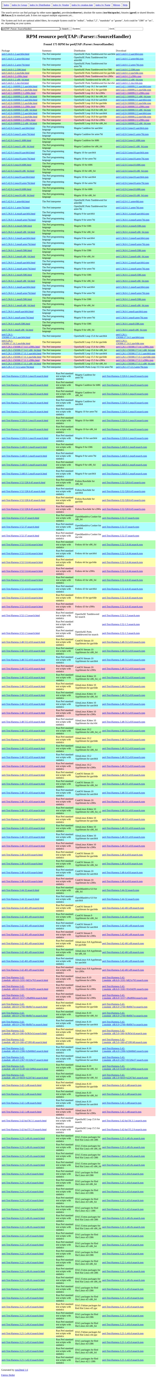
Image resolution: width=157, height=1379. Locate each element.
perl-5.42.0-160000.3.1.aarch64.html (19, 100)
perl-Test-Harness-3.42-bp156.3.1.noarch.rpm (124, 1120)
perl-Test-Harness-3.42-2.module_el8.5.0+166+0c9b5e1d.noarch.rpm (124, 1032)
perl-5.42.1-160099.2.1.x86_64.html (19, 96)
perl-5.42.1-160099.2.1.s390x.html (18, 93)
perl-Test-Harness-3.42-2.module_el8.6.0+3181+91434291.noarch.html (25, 987)
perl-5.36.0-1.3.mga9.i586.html (17, 250)
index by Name (103, 5)
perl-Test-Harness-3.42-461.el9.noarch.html (23, 908)
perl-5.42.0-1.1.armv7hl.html (16, 207)
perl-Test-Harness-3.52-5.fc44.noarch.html (22, 544)
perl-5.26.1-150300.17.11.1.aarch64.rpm (135, 353)
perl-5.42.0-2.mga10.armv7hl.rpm (132, 183)
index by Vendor (61, 5)
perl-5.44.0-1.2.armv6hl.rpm (129, 58)
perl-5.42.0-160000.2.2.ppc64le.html (19, 116)
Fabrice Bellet (8, 1375)
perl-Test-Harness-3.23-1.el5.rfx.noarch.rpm (123, 1156)
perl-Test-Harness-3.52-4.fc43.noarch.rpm (122, 580)
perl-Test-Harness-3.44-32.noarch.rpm (120, 890)
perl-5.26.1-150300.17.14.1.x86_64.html (21, 350)
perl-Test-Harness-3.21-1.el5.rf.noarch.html (23, 1289)
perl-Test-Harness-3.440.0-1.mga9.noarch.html (24, 447)
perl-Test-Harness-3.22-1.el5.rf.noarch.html (23, 1236)
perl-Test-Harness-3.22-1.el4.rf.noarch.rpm (123, 1253)
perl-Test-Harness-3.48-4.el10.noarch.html (22, 854)
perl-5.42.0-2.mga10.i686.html (16, 189)
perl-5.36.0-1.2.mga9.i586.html (17, 275)
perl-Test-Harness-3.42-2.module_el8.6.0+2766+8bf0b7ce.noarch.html (24, 1005)
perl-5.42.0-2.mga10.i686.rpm (130, 189)
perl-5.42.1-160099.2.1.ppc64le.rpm (133, 89)
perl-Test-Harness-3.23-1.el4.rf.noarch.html (23, 1174)
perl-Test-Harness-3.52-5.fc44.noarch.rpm (122, 544)
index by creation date (82, 5)
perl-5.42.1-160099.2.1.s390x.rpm (132, 93)
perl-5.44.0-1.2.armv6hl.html (16, 58)
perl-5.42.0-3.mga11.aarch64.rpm (132, 128)
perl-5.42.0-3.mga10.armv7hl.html (18, 158)
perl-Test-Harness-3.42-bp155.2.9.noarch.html (24, 1129)
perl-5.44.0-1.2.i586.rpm (128, 69)
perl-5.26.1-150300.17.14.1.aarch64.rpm (130, 336)
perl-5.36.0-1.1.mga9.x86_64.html (18, 305)
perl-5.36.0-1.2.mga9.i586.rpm (131, 275)
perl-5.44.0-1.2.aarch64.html (15, 54)
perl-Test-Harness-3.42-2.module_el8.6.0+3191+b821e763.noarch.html (25, 979)
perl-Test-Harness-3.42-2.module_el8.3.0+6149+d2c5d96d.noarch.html (25, 1067)
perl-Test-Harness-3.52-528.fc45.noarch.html (23, 482)
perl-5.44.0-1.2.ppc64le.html (15, 73)
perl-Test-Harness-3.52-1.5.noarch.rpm (121, 615)
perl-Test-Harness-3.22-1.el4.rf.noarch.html (23, 1253)
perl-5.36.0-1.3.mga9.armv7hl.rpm (132, 244)
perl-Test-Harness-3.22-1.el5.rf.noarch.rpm (123, 1236)
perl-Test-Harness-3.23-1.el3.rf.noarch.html (23, 1191)
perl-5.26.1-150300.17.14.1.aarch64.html (16, 336)
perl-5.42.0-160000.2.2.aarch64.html (19, 113)
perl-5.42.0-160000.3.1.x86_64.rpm (133, 110)
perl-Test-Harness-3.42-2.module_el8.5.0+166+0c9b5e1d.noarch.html (24, 1032)
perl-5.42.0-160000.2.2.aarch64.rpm (133, 113)
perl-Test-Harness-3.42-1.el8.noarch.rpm (121, 1085)
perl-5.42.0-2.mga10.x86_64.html (18, 195)
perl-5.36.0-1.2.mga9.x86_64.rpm (132, 281)
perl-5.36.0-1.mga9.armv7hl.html (18, 317)
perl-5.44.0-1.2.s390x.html (14, 76)
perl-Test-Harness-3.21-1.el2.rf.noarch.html (23, 1360)
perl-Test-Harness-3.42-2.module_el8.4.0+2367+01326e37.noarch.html (25, 1058)
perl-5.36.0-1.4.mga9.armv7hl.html (19, 220)
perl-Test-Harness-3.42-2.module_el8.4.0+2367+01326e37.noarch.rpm (125, 1058)
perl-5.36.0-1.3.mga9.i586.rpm (131, 250)
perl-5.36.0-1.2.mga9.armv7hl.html (19, 268)
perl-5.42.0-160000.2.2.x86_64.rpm (133, 123)
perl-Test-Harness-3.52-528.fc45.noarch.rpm (123, 482)
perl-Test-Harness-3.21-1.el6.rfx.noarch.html (23, 1271)
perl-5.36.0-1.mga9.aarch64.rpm (131, 311)
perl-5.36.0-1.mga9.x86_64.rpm (131, 330)
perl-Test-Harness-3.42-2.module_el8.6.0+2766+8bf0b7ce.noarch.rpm (124, 1005)
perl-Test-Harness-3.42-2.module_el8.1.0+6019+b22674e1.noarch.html (25, 1076)
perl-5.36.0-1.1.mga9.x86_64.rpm (132, 305)
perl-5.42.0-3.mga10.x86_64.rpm (132, 171)
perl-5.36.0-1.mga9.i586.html (16, 323)
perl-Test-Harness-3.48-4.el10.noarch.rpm (122, 854)
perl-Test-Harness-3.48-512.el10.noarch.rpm (123, 642)
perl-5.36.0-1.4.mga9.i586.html (17, 226)
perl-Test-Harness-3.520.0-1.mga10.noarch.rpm (125, 376)
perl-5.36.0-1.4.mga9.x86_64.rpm (132, 232)
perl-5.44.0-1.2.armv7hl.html (16, 65)
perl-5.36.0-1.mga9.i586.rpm (130, 323)
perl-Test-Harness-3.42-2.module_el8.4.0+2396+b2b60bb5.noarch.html (25, 1049)
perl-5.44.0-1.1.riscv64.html (15, 83)
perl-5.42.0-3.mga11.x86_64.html (18, 146)
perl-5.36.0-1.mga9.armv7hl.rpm (131, 317)
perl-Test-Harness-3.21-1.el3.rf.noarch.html (23, 1342)
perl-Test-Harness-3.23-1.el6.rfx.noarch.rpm (123, 1138)
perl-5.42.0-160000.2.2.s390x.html (18, 120)
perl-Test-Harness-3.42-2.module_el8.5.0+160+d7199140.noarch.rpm (124, 1041)
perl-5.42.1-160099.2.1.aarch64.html (19, 86)
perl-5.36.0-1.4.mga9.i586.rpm (131, 226)
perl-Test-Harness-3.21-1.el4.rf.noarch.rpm (123, 1315)
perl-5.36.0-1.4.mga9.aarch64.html (18, 213)
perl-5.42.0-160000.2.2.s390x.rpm (132, 120)
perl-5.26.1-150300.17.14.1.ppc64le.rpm (130, 342)
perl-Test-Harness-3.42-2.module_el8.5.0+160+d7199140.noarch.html (24, 1041)
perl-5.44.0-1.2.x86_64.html (15, 79)
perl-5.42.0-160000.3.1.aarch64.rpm (133, 100)
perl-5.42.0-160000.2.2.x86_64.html (19, 123)
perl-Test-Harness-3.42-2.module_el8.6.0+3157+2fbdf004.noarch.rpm (124, 996)
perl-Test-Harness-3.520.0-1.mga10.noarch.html (25, 376)
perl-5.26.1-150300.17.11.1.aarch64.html (21, 353)
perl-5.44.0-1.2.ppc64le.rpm (129, 73)
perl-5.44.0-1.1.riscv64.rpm (129, 83)
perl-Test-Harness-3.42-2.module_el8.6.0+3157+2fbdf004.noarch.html (24, 996)
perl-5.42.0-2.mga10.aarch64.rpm (132, 177)
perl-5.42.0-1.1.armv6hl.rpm (129, 201)
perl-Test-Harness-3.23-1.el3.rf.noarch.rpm (123, 1191)
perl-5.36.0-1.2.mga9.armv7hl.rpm (132, 268)
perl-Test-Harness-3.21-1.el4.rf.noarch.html (23, 1315)
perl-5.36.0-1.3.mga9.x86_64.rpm (132, 256)
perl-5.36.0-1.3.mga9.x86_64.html (18, 256)
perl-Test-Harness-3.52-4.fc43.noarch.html (22, 580)
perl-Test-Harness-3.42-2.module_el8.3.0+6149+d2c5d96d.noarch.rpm (125, 1067)
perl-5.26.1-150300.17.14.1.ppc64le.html (16, 342)
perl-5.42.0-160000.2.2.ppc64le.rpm (133, 116)
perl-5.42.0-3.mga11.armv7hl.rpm (132, 134)
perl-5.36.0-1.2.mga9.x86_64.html (18, 281)
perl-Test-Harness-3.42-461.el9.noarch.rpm (123, 908)
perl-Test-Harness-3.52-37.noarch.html (20, 518)
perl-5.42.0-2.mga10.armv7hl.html (18, 183)
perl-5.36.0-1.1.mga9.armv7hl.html (19, 293)
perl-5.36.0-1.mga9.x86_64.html (17, 330)
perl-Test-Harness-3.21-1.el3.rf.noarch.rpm (123, 1342)
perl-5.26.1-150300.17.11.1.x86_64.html (21, 363)
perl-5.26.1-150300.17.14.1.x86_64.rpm (135, 350)
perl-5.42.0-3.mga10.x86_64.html (18, 171)
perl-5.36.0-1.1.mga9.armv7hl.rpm (132, 293)
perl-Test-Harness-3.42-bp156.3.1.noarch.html (24, 1120)
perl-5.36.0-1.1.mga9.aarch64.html (18, 287)
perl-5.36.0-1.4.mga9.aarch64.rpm (132, 213)
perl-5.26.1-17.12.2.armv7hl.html (18, 367)
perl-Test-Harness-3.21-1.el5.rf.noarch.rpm (123, 1289)
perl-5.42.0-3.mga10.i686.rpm (130, 165)
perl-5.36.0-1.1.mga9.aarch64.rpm (132, 287)
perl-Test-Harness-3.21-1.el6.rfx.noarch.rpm (123, 1271)
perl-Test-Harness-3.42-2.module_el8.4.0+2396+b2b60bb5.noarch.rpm (125, 1049)
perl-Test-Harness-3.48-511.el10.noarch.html (23, 775)
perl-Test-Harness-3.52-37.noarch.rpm (120, 518)
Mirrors (116, 5)
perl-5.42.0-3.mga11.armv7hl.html (18, 134)
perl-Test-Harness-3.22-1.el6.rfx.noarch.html (23, 1218)
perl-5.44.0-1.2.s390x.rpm (128, 76)
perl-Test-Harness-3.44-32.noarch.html (20, 890)
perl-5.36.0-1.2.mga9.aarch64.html (18, 262)
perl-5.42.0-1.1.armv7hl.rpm (129, 207)
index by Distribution (40, 5)
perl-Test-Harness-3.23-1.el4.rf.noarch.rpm (123, 1174)
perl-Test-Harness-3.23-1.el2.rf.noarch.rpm (123, 1209)
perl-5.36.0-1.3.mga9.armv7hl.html (19, 244)
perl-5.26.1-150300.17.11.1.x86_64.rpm (135, 363)
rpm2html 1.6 (21, 1370)
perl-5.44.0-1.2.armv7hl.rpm (129, 65)
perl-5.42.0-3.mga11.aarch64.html (18, 128)
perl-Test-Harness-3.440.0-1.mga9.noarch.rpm (124, 447)
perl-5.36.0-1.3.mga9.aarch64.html (18, 238)
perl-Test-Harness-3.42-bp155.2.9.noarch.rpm (124, 1129)
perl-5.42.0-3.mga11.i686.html (16, 140)
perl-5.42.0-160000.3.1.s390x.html (18, 106)
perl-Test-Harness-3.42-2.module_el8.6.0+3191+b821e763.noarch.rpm (125, 979)
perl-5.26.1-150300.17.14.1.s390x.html (21, 347)
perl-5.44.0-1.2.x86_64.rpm (129, 79)
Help (125, 5)
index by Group (19, 5)
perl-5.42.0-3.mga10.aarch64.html (18, 152)
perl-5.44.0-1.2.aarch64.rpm (129, 54)
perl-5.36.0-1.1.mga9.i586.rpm (131, 299)
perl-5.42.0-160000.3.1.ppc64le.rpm (133, 103)
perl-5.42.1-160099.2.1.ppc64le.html (19, 89)
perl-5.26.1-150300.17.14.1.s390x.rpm (134, 347)
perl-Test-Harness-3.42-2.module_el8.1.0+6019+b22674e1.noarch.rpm (125, 1076)
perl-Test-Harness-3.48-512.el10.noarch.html (23, 642)
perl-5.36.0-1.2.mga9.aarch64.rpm (132, 262)
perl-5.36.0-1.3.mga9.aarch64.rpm (132, 238)
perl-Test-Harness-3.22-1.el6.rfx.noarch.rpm (123, 1218)
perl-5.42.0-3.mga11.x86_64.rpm (132, 146)
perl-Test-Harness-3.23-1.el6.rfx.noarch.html (23, 1138)
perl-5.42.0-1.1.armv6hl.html (16, 201)
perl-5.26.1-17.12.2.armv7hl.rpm (132, 367)
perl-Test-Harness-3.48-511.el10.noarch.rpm (123, 775)
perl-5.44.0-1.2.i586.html (14, 69)
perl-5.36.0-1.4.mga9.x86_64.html (18, 232)
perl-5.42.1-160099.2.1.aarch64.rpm (133, 86)
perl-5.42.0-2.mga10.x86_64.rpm (132, 195)
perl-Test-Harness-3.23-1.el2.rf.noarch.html (23, 1209)
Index (6, 5)
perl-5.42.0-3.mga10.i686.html (16, 165)
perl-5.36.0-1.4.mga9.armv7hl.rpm (132, 220)
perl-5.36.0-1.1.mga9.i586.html (17, 299)
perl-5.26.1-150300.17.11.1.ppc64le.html (21, 357)
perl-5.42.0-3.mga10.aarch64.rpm (132, 152)
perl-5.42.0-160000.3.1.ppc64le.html (19, 103)
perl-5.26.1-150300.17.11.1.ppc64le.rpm (135, 357)
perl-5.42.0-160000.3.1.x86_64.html (19, 110)
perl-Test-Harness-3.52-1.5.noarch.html (21, 615)
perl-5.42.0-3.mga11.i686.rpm (130, 140)
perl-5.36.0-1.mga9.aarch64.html (17, 311)
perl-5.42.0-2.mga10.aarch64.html (18, 177)
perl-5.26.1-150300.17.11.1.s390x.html (21, 360)
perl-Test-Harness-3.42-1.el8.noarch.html (21, 1085)
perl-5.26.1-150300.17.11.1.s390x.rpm (134, 360)
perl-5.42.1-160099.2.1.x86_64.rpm (133, 96)
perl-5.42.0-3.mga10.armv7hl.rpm (132, 158)
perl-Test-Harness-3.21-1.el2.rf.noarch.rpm (123, 1360)
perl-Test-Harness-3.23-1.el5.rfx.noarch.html (23, 1156)
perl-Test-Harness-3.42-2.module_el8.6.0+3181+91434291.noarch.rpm (125, 987)
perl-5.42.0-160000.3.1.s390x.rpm (132, 106)
